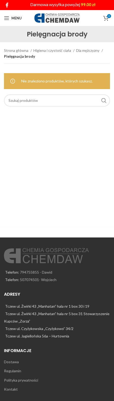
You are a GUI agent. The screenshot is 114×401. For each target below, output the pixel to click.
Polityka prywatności (21, 380)
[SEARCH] (104, 100)
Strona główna (16, 50)
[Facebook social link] (7, 5)
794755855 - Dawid (36, 272)
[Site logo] (57, 17)
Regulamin (12, 371)
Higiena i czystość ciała (52, 50)
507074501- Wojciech (38, 279)
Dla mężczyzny (88, 50)
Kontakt (11, 389)
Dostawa (11, 362)
